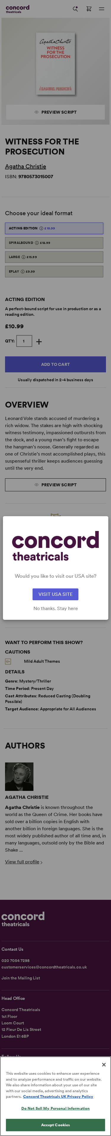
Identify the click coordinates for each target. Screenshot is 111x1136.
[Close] (103, 1064)
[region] (55, 1096)
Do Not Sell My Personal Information (55, 1108)
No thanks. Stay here (55, 608)
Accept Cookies (55, 1125)
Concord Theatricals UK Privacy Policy (58, 1096)
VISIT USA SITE (55, 594)
